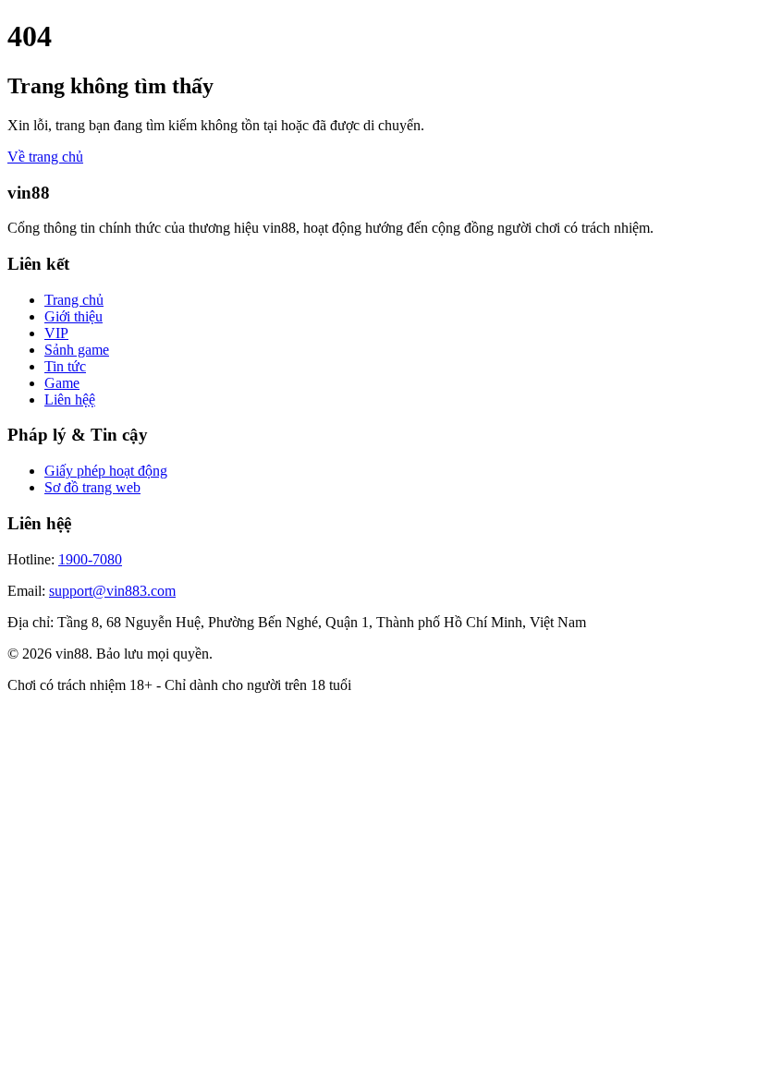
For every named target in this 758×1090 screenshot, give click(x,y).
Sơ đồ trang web (92, 487)
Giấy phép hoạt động (105, 470)
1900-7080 (90, 559)
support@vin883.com (112, 591)
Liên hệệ (69, 399)
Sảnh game (76, 349)
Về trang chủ (45, 156)
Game (61, 383)
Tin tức (65, 366)
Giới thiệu (73, 316)
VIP (56, 333)
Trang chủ (74, 300)
